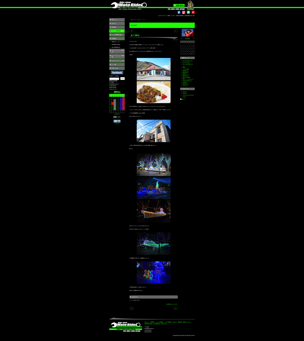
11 (112, 103)
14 (119, 103)
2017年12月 (187, 38)
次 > (176, 30)
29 (121, 108)
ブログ (138, 19)
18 (112, 106)
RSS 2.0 (183, 99)
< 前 (131, 30)
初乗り (184, 67)
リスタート (185, 85)
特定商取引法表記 (116, 44)
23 (123, 106)
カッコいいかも (186, 62)
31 (110, 111)
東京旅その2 (185, 75)
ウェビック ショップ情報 (118, 50)
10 (110, 103)
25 (112, 108)
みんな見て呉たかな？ (188, 60)
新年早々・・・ (186, 74)
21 (119, 106)
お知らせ (114, 23)
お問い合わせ (115, 68)
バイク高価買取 (115, 34)
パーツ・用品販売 (116, 31)
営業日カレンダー (116, 41)
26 (114, 108)
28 (119, 108)
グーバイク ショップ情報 (118, 55)
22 (121, 106)
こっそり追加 (186, 69)
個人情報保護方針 (116, 47)
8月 (118, 114)
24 (110, 108)
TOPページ (114, 19)
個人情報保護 (157, 323)
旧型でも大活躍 (186, 77)
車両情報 (114, 27)
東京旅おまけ (186, 70)
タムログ (134, 25)
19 (114, 106)
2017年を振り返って (187, 80)
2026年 (116, 114)
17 (110, 106)
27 (116, 108)
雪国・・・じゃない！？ (188, 79)
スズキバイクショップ (117, 60)
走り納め (185, 82)
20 (116, 106)
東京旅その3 (185, 72)
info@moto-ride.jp (113, 89)
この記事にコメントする (171, 304)
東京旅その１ (186, 84)
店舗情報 (114, 38)
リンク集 (114, 64)
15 (121, 103)
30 (123, 108)
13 (116, 103)
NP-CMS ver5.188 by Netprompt (117, 123)
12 (114, 103)
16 (123, 103)
